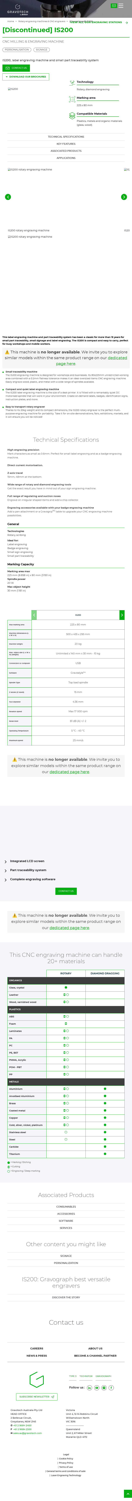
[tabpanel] (66, 1256)
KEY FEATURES (66, 144)
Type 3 (72, 1376)
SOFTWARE (66, 1221)
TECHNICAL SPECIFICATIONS (66, 137)
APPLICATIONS (66, 158)
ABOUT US (95, 1348)
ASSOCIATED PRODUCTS (66, 151)
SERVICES (66, 1228)
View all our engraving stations (96, 22)
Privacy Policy (66, 1463)
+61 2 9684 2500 (22, 1429)
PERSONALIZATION (66, 1263)
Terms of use (66, 1467)
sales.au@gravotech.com (27, 1433)
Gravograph (103, 1376)
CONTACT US (19, 68)
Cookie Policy (66, 1459)
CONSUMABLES (66, 1207)
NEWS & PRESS (37, 1356)
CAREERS (36, 1348)
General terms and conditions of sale (66, 1471)
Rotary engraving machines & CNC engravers (41, 21)
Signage (41, 50)
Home (10, 21)
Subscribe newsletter (34, 1397)
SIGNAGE (66, 1256)
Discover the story (66, 1297)
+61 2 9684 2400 (22, 1425)
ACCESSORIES (66, 1214)
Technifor (86, 1376)
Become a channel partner (95, 1356)
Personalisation (17, 50)
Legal (66, 1455)
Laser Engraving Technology (66, 1475)
